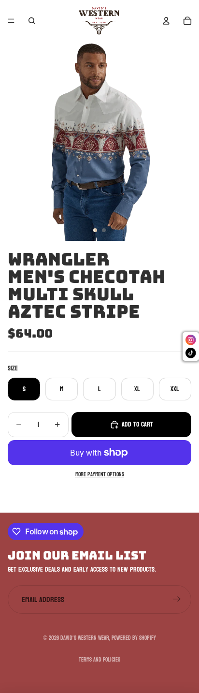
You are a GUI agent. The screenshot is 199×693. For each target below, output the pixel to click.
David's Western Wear (84, 638)
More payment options (99, 475)
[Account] (166, 20)
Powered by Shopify (134, 638)
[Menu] (11, 21)
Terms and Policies (99, 659)
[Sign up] (177, 600)
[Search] (32, 20)
